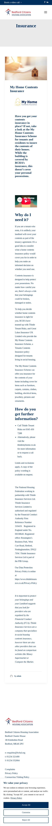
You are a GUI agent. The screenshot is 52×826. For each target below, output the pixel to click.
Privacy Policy (16, 798)
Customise (26, 812)
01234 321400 (13, 756)
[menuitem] (13, 2)
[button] (45, 2)
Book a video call (12, 2)
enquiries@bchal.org (16, 753)
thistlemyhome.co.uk (26, 445)
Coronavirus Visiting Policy (17, 777)
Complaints (10, 769)
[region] (26, 802)
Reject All (26, 820)
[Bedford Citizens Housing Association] (18, 12)
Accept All (26, 805)
